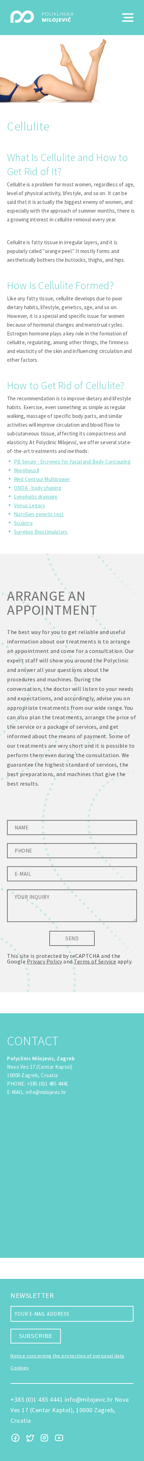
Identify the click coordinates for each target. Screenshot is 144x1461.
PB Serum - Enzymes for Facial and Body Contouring (72, 461)
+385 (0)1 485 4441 (48, 1083)
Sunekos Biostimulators (40, 531)
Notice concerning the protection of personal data (67, 1356)
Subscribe (35, 1336)
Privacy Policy (44, 961)
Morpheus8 (26, 470)
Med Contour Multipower (42, 479)
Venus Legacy (29, 505)
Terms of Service (95, 961)
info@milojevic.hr (46, 1092)
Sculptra (23, 523)
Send (72, 938)
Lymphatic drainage (36, 496)
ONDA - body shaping (38, 488)
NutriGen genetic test (39, 514)
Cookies (19, 1368)
